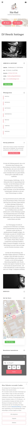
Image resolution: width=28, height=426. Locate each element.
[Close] (26, 384)
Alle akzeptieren (14, 414)
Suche (14, 371)
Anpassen (14, 418)
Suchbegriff (5, 363)
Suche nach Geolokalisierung (18, 367)
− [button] (5, 304)
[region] (14, 404)
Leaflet (5, 337)
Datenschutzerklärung (16, 406)
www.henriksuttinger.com (12, 79)
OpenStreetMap (14, 337)
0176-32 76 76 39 (12, 73)
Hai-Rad (14, 12)
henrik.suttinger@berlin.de (13, 76)
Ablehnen (14, 422)
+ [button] (5, 302)
